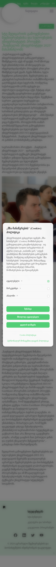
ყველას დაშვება (28, 325)
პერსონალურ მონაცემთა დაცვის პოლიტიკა (28, 341)
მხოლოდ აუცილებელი (28, 317)
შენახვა (28, 309)
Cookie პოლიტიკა (28, 335)
